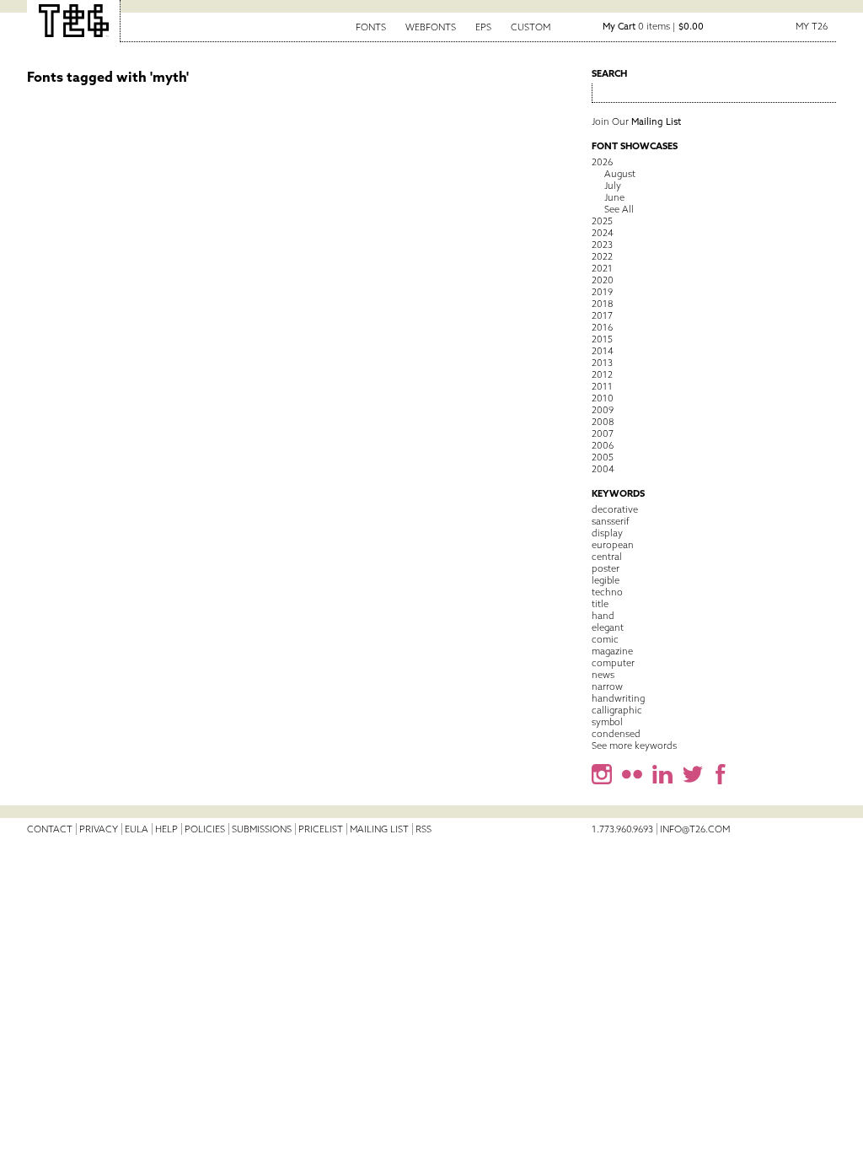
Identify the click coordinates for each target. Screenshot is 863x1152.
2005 (603, 457)
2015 (602, 339)
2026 (602, 162)
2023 (602, 244)
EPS (483, 27)
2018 (602, 304)
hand (603, 616)
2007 (603, 433)
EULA (136, 829)
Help (166, 829)
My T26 (812, 26)
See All (619, 209)
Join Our (636, 121)
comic (605, 639)
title (600, 604)
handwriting (618, 698)
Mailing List (379, 829)
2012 (602, 374)
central (607, 557)
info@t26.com (695, 829)
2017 (602, 315)
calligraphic (617, 710)
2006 (603, 445)
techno (607, 592)
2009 (603, 410)
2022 (602, 256)
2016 (602, 327)
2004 (603, 469)
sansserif (611, 521)
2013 (602, 363)
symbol (607, 722)
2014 (603, 351)
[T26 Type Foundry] (74, 21)
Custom (530, 27)
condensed (616, 734)
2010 (603, 398)
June (614, 197)
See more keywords (634, 745)
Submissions (262, 829)
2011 (602, 386)
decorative (615, 509)
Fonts (371, 27)
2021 (602, 268)
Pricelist (320, 829)
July (612, 185)
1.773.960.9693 (622, 829)
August (619, 174)
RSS (423, 829)
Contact (49, 829)
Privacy (98, 829)
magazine (612, 651)
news (603, 675)
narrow (607, 686)
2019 (602, 292)
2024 (603, 233)
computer (613, 663)
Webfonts (430, 27)
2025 (602, 221)
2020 (603, 280)
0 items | (653, 26)
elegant (608, 627)
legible (605, 580)
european (613, 545)
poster (605, 568)
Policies (205, 829)
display (607, 533)
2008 (603, 422)
